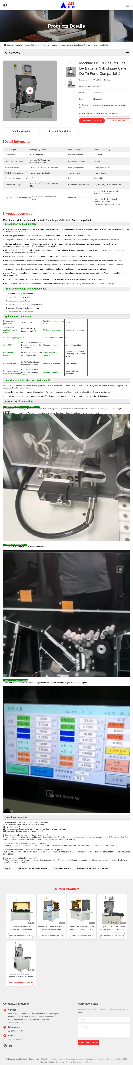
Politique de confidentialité (16, 1059)
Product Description (60, 131)
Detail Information (21, 131)
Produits (18, 45)
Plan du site (34, 1059)
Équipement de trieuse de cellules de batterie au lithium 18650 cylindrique (21, 975)
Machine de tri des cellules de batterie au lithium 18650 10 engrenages (81, 928)
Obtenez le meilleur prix (92, 121)
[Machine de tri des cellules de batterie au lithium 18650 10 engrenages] (81, 909)
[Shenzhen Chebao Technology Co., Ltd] (67, 5)
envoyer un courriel (88, 1042)
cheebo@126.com (15, 1039)
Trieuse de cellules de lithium (32, 869)
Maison (10, 45)
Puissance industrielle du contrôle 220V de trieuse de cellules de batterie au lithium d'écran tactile (21, 928)
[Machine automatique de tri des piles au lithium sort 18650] (51, 909)
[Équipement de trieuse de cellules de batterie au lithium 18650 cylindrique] (21, 957)
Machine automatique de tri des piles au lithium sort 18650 (51, 928)
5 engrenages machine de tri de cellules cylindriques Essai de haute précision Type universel (112, 928)
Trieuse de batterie (61, 869)
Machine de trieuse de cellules (92, 869)
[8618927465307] (10, 1047)
